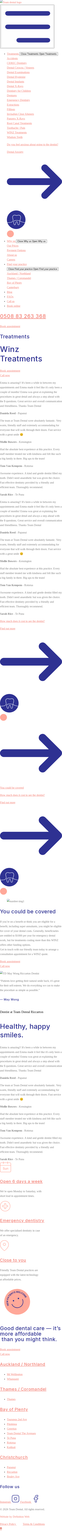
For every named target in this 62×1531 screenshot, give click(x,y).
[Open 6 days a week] (5, 1171)
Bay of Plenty (14, 1409)
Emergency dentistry (22, 1220)
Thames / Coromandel (23, 1389)
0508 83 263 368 (23, 316)
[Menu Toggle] (27, 26)
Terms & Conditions (34, 1524)
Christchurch (14, 1457)
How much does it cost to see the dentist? (22, 621)
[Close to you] (4, 1250)
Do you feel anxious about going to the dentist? (32, 144)
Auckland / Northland (22, 1364)
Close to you (13, 1260)
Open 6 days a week (21, 1181)
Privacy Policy (8, 1524)
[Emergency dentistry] (5, 1210)
